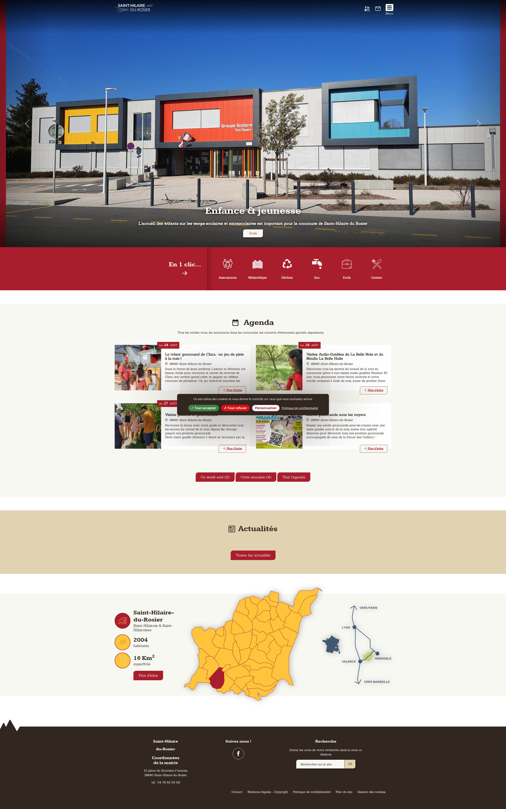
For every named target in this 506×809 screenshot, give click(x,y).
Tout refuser (237, 408)
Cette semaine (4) (256, 477)
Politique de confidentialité (312, 792)
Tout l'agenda (293, 477)
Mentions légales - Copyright (267, 792)
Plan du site (344, 792)
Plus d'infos (148, 675)
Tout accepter (205, 408)
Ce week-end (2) (215, 477)
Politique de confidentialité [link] (300, 408)
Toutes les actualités (253, 555)
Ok (350, 764)
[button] (25, 123)
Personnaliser (266, 408)
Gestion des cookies (371, 792)
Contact (237, 792)
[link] (377, 9)
